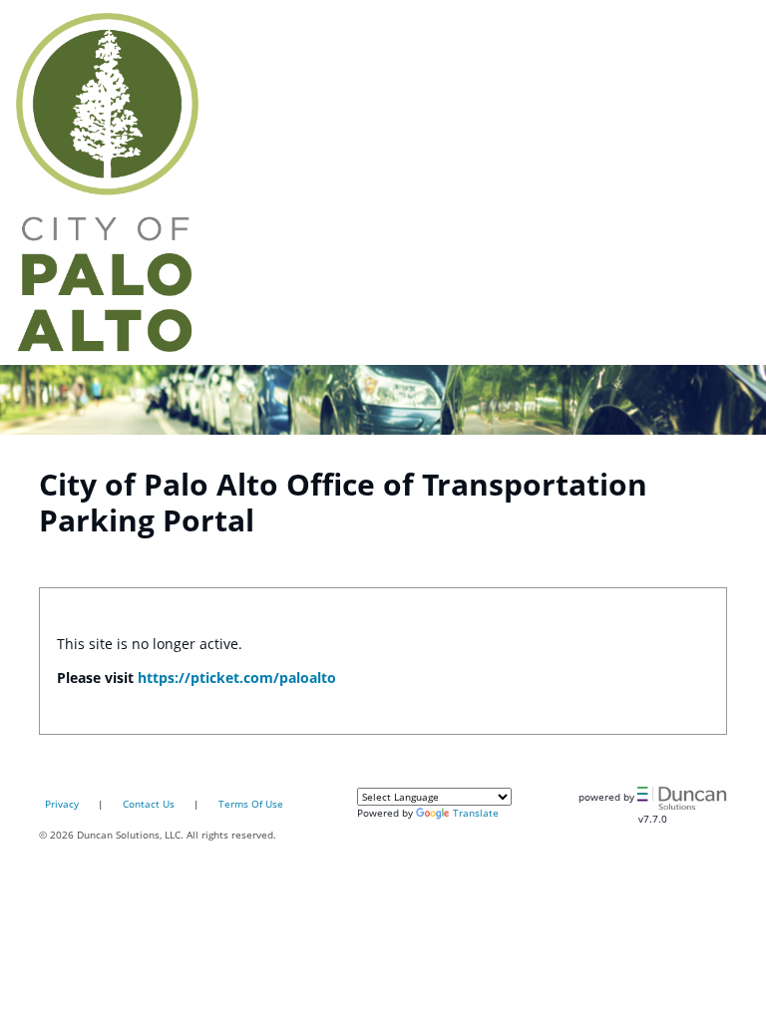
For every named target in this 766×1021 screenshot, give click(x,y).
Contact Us (149, 804)
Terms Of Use (250, 804)
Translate (476, 813)
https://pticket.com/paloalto (237, 677)
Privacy (62, 804)
